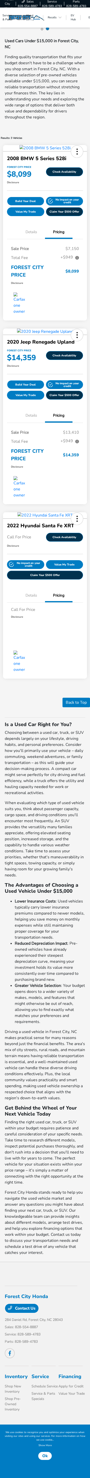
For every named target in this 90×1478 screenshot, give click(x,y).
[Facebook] (10, 1353)
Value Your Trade (71, 1393)
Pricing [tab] (58, 231)
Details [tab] (31, 231)
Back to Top (76, 702)
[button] (77, 151)
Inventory (16, 1376)
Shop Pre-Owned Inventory (13, 1404)
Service (40, 1376)
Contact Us (25, 1308)
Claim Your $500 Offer (64, 212)
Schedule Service (45, 1386)
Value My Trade (26, 212)
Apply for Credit (71, 1386)
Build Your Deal (25, 201)
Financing (69, 1376)
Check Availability (64, 172)
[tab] (42, 29)
